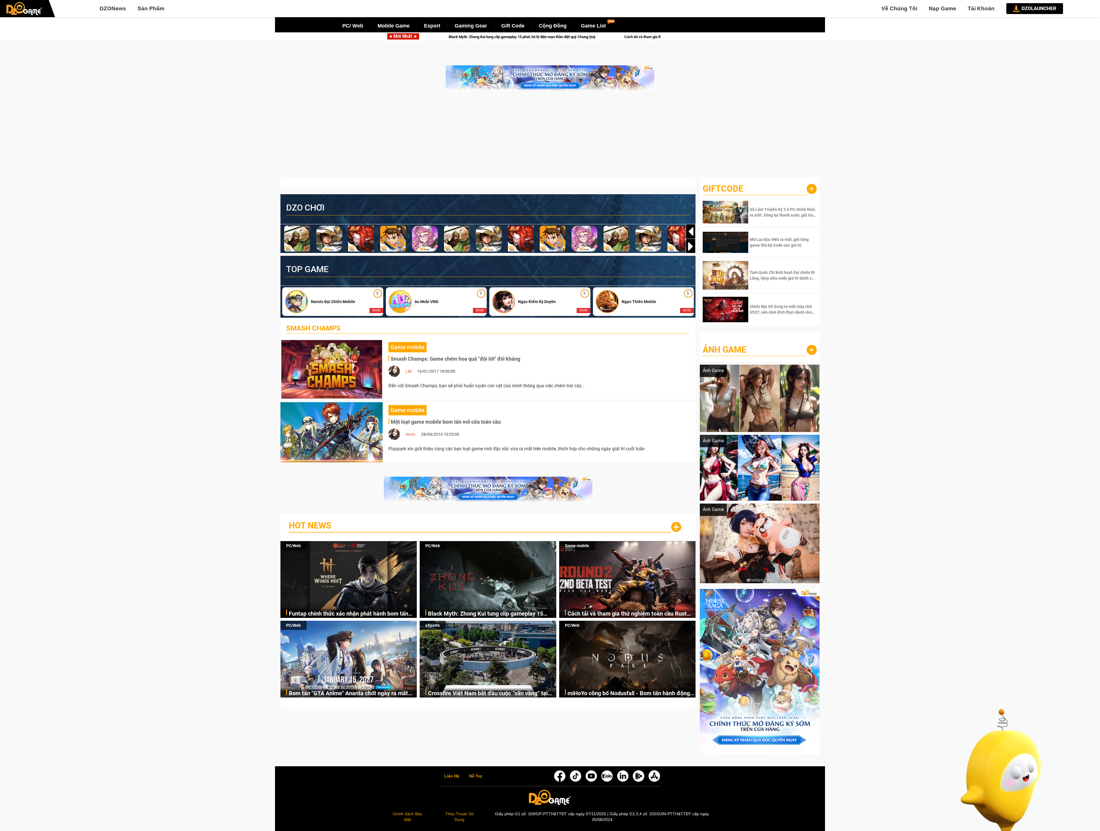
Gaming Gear (471, 26)
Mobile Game (394, 26)
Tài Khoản (981, 8)
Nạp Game (942, 8)
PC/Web (293, 545)
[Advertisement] (550, 137)
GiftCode (723, 189)
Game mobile (577, 545)
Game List (593, 26)
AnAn (410, 434)
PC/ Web (352, 26)
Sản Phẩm (151, 8)
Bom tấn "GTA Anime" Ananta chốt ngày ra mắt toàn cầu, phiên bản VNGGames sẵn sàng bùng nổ (352, 694)
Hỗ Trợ (475, 776)
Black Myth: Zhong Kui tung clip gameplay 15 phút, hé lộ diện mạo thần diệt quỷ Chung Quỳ (485, 614)
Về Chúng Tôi (899, 8)
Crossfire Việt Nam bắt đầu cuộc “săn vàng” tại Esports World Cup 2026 (488, 694)
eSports (432, 625)
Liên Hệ (451, 776)
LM (408, 371)
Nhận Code (782, 212)
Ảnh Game (724, 350)
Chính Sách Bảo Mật (407, 817)
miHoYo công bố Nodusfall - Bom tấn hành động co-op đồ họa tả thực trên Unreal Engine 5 (628, 694)
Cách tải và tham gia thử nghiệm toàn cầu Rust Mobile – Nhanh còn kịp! (549, 37)
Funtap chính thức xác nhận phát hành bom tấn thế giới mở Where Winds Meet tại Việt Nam (348, 614)
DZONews (113, 8)
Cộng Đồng (553, 26)
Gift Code (513, 26)
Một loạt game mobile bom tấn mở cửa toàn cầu (446, 422)
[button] (691, 246)
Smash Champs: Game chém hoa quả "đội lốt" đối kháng (455, 359)
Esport (432, 26)
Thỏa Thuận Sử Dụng (459, 817)
